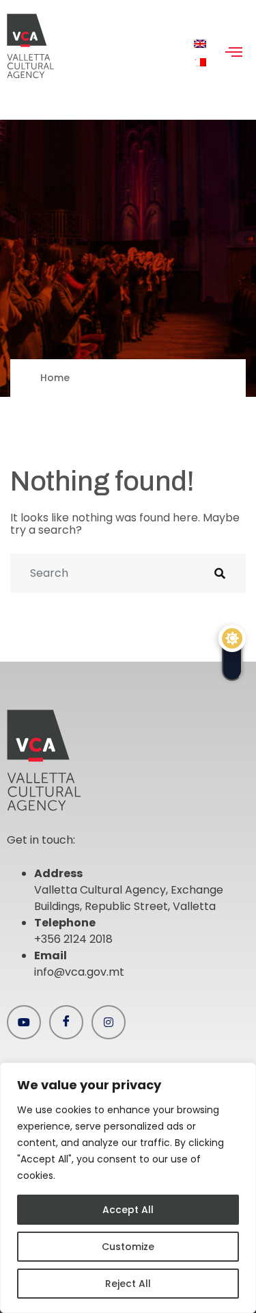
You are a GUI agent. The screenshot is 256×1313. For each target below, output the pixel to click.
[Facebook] (66, 1022)
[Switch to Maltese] (200, 62)
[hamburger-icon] (233, 53)
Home (55, 378)
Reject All (128, 1283)
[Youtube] (24, 1022)
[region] (128, 1188)
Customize (128, 1246)
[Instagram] (108, 1022)
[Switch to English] (200, 44)
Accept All (128, 1210)
